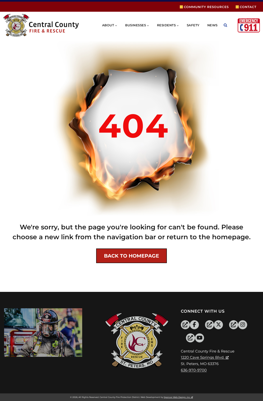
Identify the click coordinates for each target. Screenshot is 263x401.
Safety (193, 25)
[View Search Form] (229, 25)
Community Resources (206, 7)
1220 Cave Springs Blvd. (202, 357)
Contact (248, 7)
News (212, 25)
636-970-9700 (194, 370)
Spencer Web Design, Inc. (177, 397)
